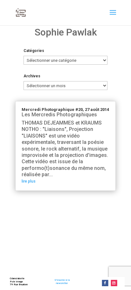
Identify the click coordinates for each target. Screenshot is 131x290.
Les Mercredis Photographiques (59, 115)
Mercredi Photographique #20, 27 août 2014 (65, 109)
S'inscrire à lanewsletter (62, 282)
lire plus (29, 181)
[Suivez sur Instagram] (114, 283)
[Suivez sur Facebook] (105, 283)
